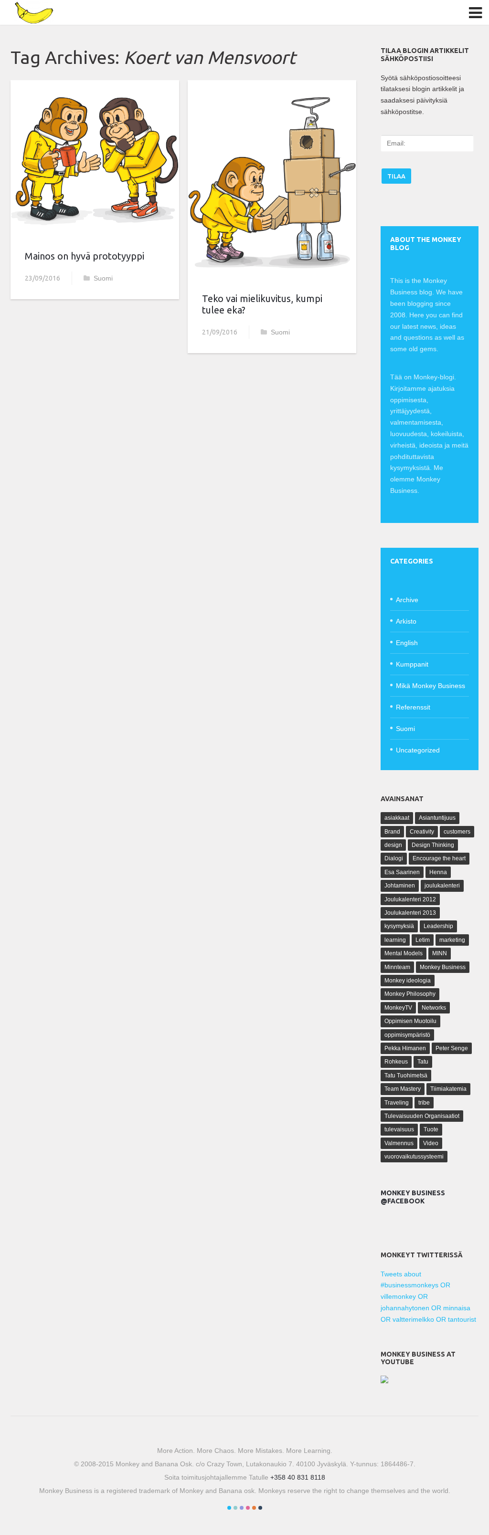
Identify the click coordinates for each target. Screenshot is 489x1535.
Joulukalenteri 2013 (410, 912)
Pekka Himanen (405, 1048)
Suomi (103, 278)
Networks (434, 1007)
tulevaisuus (399, 1129)
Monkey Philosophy (410, 994)
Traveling (396, 1102)
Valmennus (399, 1143)
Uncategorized (418, 750)
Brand (392, 831)
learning (395, 940)
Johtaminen (399, 885)
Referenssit (413, 707)
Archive (407, 600)
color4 (248, 1508)
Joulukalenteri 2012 (410, 899)
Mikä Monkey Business (430, 685)
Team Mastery (402, 1089)
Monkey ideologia (407, 980)
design (393, 845)
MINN (439, 953)
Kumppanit (412, 664)
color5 (254, 1508)
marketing (452, 940)
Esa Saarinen (402, 872)
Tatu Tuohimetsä (405, 1075)
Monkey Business (443, 967)
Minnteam (397, 967)
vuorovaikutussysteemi (414, 1156)
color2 (235, 1508)
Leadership (438, 926)
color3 (242, 1508)
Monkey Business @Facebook (413, 1197)
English (407, 643)
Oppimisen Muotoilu (410, 1021)
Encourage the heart (439, 858)
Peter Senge (452, 1048)
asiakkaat (396, 817)
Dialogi (393, 858)
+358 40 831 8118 (297, 1477)
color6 (260, 1508)
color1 (229, 1508)
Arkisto (406, 621)
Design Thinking (433, 845)
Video (430, 1143)
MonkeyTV (398, 1007)
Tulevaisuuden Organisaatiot (421, 1116)
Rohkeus (396, 1061)
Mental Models (403, 953)
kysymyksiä (399, 926)
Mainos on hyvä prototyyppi (84, 256)
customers (457, 831)
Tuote (431, 1129)
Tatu (422, 1061)
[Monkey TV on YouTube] (384, 1381)
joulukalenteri (442, 885)
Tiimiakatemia (448, 1089)
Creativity (422, 831)
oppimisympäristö (407, 1035)
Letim (422, 940)
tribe (424, 1102)
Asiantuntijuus (437, 817)
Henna (438, 872)
